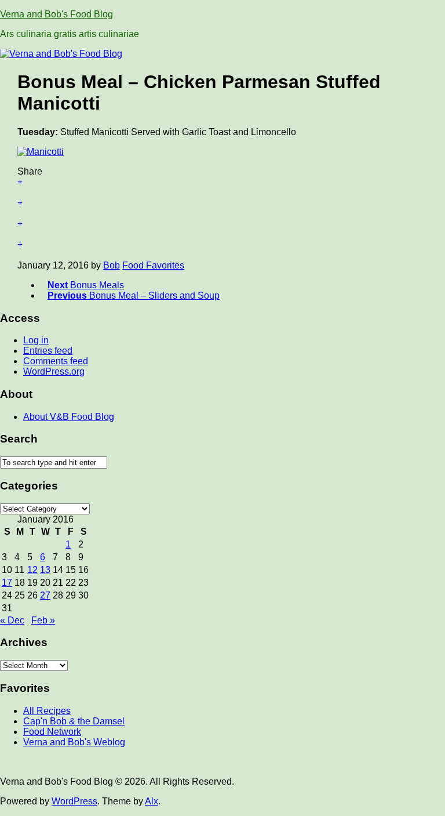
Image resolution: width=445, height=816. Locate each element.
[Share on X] (222, 187)
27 (45, 595)
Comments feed (55, 361)
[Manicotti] (40, 152)
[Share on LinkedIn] (222, 250)
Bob (111, 265)
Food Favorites (153, 265)
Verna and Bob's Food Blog (56, 14)
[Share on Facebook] (222, 208)
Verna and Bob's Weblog (74, 742)
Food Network (52, 732)
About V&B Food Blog (68, 417)
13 (45, 570)
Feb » (43, 620)
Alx (151, 801)
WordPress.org (54, 371)
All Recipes (47, 711)
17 (7, 582)
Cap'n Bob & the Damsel (74, 721)
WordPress (74, 801)
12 (32, 570)
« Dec (12, 620)
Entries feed (47, 351)
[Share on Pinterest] (222, 229)
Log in (36, 340)
